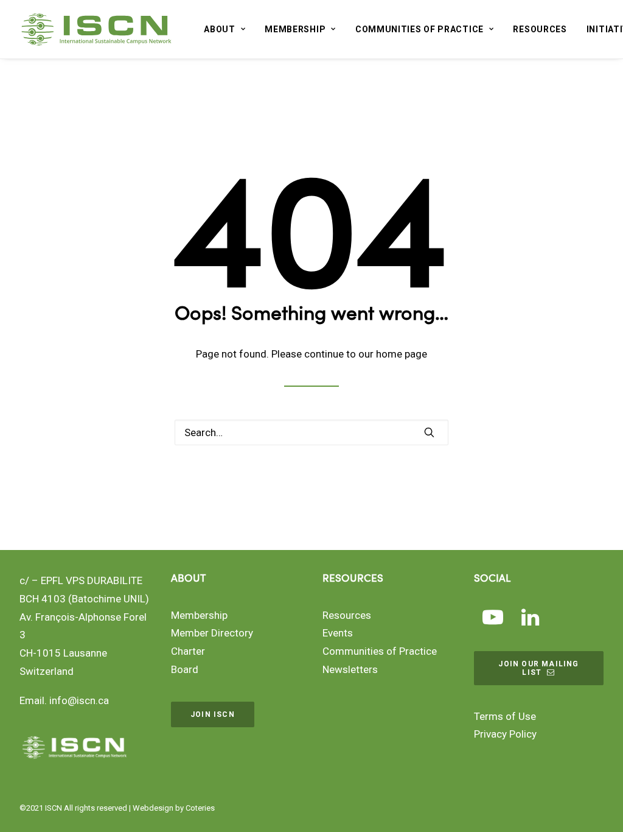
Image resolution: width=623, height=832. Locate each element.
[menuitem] (224, 29)
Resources (539, 29)
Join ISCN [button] (212, 714)
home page (401, 354)
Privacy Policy (505, 734)
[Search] (311, 432)
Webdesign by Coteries (174, 808)
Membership (295, 29)
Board (184, 669)
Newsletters (350, 669)
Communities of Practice (419, 29)
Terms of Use (505, 716)
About (219, 29)
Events (337, 633)
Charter (188, 651)
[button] (429, 432)
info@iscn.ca (79, 700)
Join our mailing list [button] (539, 668)
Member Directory (212, 633)
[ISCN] (96, 29)
